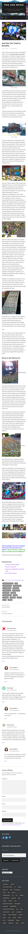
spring (14, 917)
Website (4, 811)
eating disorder (6, 895)
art (15, 887)
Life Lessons (10, 580)
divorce (13, 892)
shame (4, 917)
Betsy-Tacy (5, 889)
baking (19, 887)
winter (17, 923)
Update (22, 580)
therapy (18, 920)
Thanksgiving (10, 920)
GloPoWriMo (6, 898)
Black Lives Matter (8, 583)
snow (9, 917)
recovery (21, 914)
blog (11, 889)
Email (4, 804)
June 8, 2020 (5, 48)
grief (19, 898)
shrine (10, 599)
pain (17, 909)
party (21, 909)
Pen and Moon (14, 5)
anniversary (5, 884)
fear (17, 895)
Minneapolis (16, 590)
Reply (3, 661)
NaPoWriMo (13, 906)
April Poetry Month (7, 887)
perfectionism (6, 912)
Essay (6, 580)
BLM (16, 583)
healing (4, 900)
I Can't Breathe (7, 588)
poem (13, 912)
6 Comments (13, 48)
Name (4, 796)
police (15, 595)
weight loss (11, 923)
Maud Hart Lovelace (8, 903)
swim (4, 920)
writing (22, 923)
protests (13, 597)
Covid (4, 892)
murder (13, 592)
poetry (4, 914)
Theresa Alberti (13, 667)
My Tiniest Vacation (11, 573)
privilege (5, 597)
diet (9, 892)
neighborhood (7, 595)
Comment (5, 778)
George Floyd (17, 585)
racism (19, 597)
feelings (21, 895)
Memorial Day (7, 590)
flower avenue (7, 585)
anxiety (12, 884)
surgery (19, 917)
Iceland (10, 900)
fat (13, 895)
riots (4, 599)
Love (15, 900)
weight (4, 923)
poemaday (18, 912)
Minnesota (6, 592)
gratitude (13, 898)
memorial (16, 588)
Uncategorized (17, 580)
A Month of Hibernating (12, 564)
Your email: (5, 850)
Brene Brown (17, 889)
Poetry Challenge (12, 914)
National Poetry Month (8, 909)
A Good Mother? (6, 606)
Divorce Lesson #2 (11, 566)
